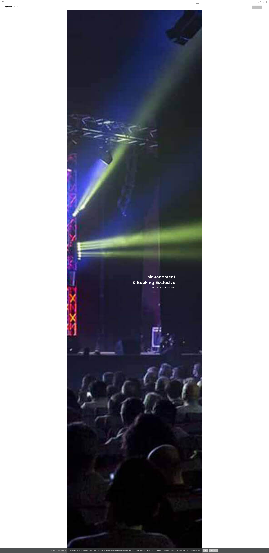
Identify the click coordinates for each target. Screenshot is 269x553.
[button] (264, 6)
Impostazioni (198, 550)
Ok (205, 550)
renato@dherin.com (21, 1)
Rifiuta (213, 550)
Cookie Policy (158, 550)
